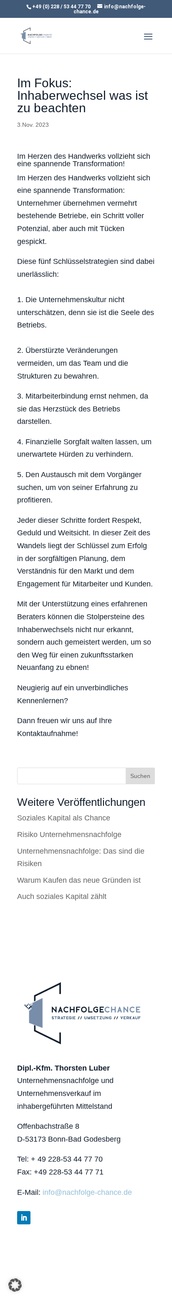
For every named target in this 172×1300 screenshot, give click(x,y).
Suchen (140, 776)
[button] (15, 1285)
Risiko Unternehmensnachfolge (69, 834)
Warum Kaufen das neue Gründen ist (79, 880)
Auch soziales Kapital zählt (61, 896)
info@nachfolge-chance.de (87, 1192)
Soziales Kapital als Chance (63, 818)
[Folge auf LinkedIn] (23, 1217)
